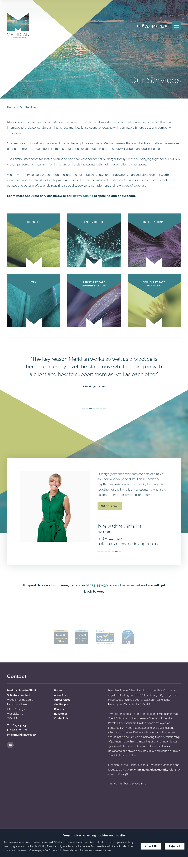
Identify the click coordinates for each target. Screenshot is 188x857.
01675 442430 (83, 196)
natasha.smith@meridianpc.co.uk (128, 543)
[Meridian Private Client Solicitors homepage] (18, 25)
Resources (60, 713)
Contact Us (61, 718)
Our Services (62, 699)
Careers (59, 709)
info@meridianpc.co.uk (21, 734)
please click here (102, 850)
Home (11, 107)
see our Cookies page (32, 850)
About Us (60, 695)
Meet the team (110, 506)
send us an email (126, 585)
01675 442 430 (152, 25)
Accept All (151, 846)
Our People (61, 704)
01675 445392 (110, 538)
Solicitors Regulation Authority (148, 769)
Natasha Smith (119, 526)
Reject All (174, 846)
